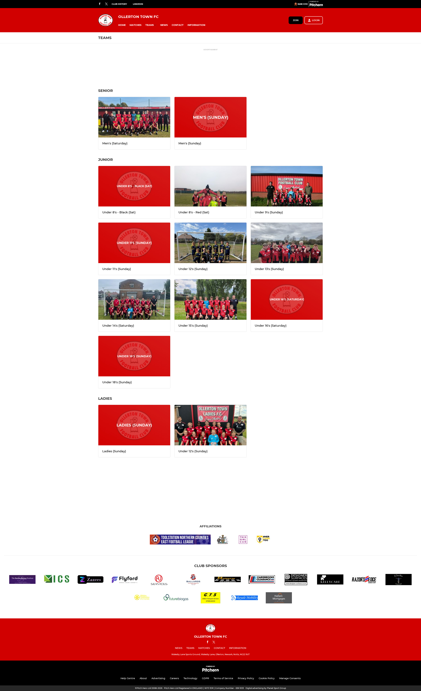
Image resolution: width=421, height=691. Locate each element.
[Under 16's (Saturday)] (287, 299)
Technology (190, 678)
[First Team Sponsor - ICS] (56, 580)
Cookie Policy (267, 678)
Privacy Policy (246, 678)
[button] (122, 25)
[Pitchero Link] (316, 5)
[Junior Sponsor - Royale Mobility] (245, 598)
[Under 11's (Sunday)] (134, 243)
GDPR (205, 678)
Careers (174, 678)
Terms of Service (223, 678)
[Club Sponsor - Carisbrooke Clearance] (262, 580)
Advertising (158, 678)
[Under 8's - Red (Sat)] (210, 186)
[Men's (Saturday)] (134, 117)
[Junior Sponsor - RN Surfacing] (227, 580)
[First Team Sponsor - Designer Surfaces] (296, 580)
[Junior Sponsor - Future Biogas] (176, 598)
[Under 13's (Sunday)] (287, 243)
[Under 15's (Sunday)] (210, 299)
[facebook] (99, 4)
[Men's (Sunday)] (210, 117)
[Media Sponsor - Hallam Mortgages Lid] (279, 598)
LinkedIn (138, 4)
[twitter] (106, 4)
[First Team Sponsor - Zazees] (91, 580)
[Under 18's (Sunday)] (134, 356)
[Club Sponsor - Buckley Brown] (22, 580)
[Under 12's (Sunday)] (210, 243)
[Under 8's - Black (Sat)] (134, 186)
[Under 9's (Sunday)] (287, 186)
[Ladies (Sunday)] (134, 425)
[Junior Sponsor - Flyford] (125, 580)
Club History (119, 4)
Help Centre (128, 678)
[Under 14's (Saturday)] (134, 299)
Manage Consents (290, 678)
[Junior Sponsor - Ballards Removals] (193, 580)
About (143, 678)
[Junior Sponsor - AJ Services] (159, 580)
